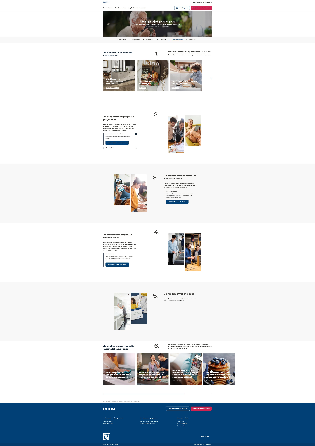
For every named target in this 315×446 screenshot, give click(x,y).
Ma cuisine (192, 39)
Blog (104, 354)
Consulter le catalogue (144, 61)
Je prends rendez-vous (176, 201)
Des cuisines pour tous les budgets (149, 421)
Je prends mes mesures (116, 142)
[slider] (157, 394)
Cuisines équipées (108, 421)
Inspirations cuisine (108, 423)
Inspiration (122, 39)
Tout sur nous (180, 421)
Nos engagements (182, 423)
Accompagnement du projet (147, 423)
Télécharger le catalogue (177, 408)
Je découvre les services (116, 264)
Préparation (136, 39)
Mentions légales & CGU (199, 444)
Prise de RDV (150, 39)
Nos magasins (181, 425)
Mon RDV (163, 39)
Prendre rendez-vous (201, 408)
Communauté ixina (175, 61)
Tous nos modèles (108, 61)
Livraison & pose (177, 39)
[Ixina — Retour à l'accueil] (106, 2)
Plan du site (209, 444)
